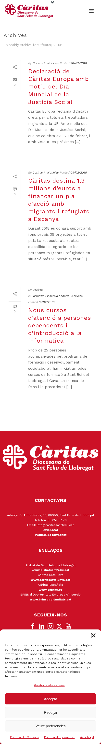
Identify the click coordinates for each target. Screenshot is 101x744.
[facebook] (33, 626)
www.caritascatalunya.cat (50, 580)
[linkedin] (42, 626)
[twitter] (59, 626)
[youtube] (68, 626)
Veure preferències (51, 726)
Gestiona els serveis (49, 685)
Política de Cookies (24, 737)
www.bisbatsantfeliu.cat (50, 570)
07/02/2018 (46, 302)
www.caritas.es (51, 589)
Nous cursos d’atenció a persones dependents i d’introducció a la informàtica (59, 325)
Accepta (50, 699)
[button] (93, 635)
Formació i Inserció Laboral (51, 296)
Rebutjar (50, 712)
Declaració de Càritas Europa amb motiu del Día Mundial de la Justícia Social (58, 86)
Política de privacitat (59, 737)
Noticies (53, 63)
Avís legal (87, 737)
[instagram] (50, 626)
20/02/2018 (78, 63)
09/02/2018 (78, 172)
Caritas (38, 63)
